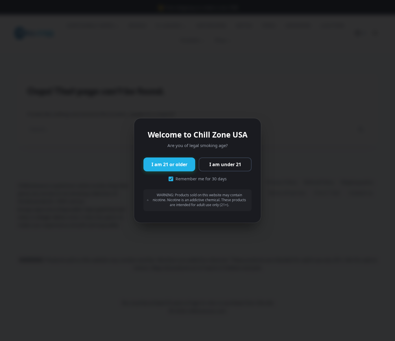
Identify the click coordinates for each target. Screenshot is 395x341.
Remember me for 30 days (201, 179)
